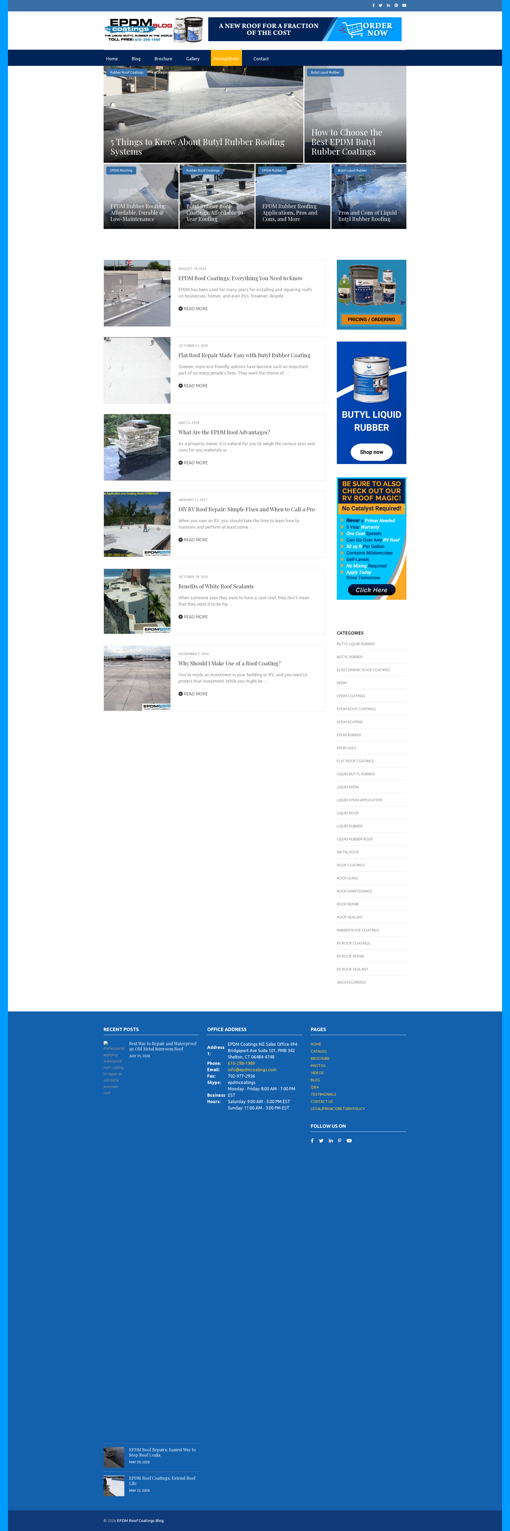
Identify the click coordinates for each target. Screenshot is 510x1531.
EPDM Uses (346, 748)
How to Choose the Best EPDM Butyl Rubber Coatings (346, 141)
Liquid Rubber (350, 826)
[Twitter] (380, 5)
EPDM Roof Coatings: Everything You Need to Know (240, 278)
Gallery (192, 58)
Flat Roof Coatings (355, 761)
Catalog (319, 1051)
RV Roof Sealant (352, 969)
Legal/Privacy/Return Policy (338, 1109)
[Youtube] (404, 5)
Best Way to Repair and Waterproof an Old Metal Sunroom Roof (163, 1046)
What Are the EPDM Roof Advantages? (224, 432)
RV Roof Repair (350, 956)
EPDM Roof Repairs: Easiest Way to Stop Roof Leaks (162, 1452)
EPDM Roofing (121, 170)
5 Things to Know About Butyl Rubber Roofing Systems (197, 146)
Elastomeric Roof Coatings (363, 670)
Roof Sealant (350, 917)
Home (112, 58)
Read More (195, 308)
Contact (261, 58)
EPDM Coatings (351, 696)
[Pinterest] (396, 5)
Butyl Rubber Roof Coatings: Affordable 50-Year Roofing (215, 212)
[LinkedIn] (388, 5)
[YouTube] (349, 1140)
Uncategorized (163, 72)
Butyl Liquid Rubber (325, 72)
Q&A (315, 1087)
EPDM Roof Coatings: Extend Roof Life (162, 1480)
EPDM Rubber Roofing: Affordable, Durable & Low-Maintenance (138, 212)
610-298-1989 (241, 1063)
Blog (136, 58)
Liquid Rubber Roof (355, 839)
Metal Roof (348, 852)
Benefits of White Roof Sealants (216, 586)
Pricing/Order (226, 58)
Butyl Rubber (350, 657)
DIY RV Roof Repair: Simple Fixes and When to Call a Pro (246, 509)
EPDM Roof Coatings (356, 709)
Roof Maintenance (354, 891)
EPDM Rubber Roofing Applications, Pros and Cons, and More (289, 212)
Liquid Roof (348, 813)
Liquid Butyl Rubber (356, 774)
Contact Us (322, 1101)
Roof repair (348, 904)
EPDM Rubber (272, 170)
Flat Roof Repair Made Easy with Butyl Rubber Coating (244, 355)
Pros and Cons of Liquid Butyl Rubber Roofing (367, 215)
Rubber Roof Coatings (126, 72)
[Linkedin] (331, 1140)
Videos (317, 1073)
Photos (318, 1066)
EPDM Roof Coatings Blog (140, 1520)
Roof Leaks (347, 878)
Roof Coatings (351, 865)
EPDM (342, 683)
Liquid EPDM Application (359, 800)
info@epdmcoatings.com (252, 1069)
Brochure (163, 58)
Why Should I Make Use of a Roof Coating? (229, 663)
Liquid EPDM (348, 787)
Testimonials (323, 1094)
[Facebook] (373, 5)
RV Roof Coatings (353, 943)
